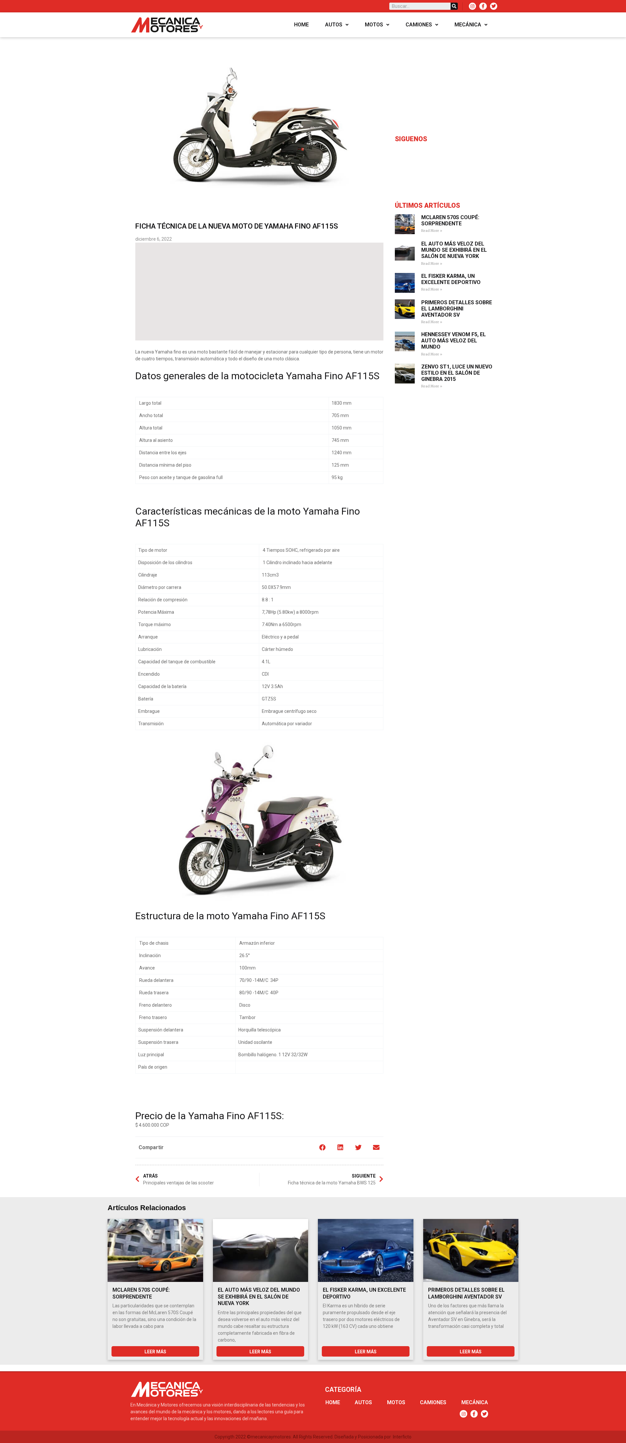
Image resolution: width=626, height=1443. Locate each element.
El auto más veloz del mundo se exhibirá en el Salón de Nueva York (454, 250)
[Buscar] (454, 6)
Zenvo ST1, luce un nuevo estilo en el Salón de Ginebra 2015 (456, 373)
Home (301, 25)
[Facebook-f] (482, 6)
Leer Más (155, 1351)
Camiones (419, 25)
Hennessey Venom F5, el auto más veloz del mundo (453, 340)
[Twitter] (493, 6)
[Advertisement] (259, 291)
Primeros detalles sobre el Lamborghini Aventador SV (456, 308)
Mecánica (468, 25)
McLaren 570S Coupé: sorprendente (450, 220)
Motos (374, 25)
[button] (322, 1147)
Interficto (402, 1436)
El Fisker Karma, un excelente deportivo (451, 279)
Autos (333, 25)
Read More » (431, 231)
